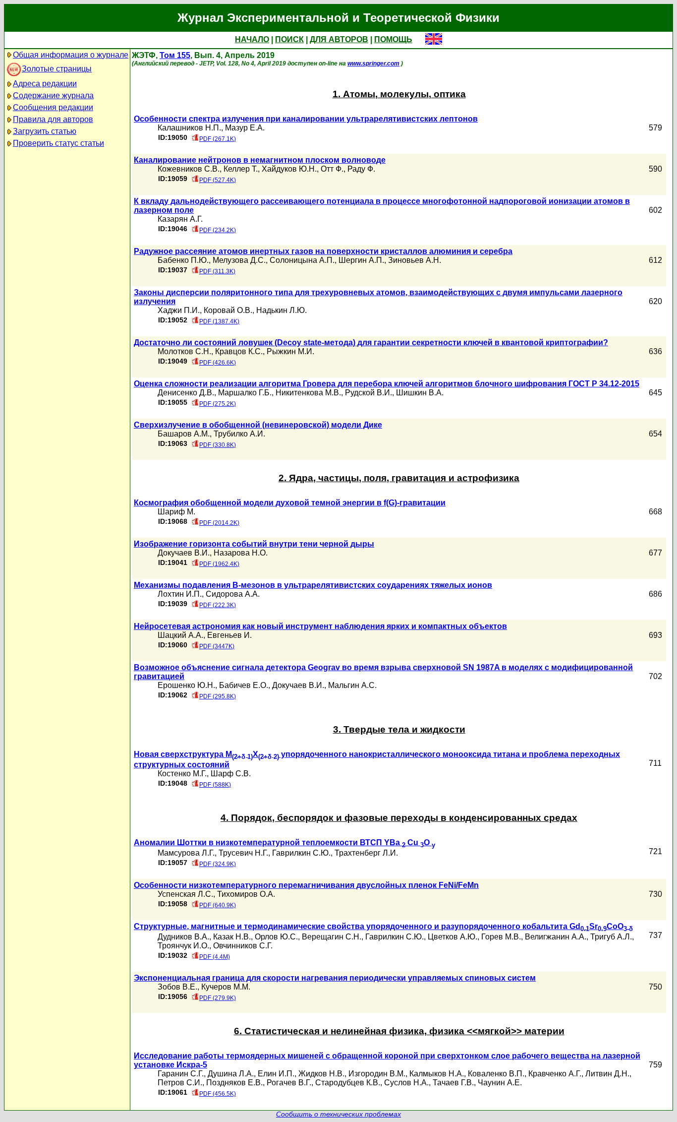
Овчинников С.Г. (243, 945)
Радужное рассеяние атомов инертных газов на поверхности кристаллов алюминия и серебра (323, 251)
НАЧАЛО (252, 39)
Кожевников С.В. (189, 169)
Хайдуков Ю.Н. (289, 169)
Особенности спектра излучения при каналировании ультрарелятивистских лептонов (306, 119)
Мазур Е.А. (245, 128)
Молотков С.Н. (184, 351)
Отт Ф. (332, 169)
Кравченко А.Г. (554, 1073)
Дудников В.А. (183, 937)
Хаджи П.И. (179, 310)
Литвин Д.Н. (607, 1073)
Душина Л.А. (231, 1073)
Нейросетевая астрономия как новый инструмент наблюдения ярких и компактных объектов (320, 626)
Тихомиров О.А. (246, 894)
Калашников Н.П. (189, 128)
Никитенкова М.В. (308, 392)
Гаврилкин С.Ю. (301, 853)
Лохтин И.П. (180, 594)
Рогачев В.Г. (289, 1082)
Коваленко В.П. (496, 1073)
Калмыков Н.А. (436, 1073)
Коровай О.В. (228, 310)
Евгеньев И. (229, 635)
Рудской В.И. (368, 392)
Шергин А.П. (361, 260)
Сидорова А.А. (233, 594)
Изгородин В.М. (376, 1073)
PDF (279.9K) (217, 998)
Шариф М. (176, 511)
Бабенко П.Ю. (183, 260)
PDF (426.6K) (217, 362)
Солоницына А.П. (302, 260)
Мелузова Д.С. (239, 260)
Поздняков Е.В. (234, 1082)
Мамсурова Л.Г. (186, 853)
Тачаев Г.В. (453, 1082)
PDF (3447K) (216, 646)
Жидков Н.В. (321, 1073)
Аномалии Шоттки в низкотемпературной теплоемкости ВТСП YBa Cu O (284, 842)
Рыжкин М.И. (290, 351)
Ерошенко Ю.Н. (186, 685)
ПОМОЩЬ (393, 39)
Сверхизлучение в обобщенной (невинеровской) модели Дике (258, 425)
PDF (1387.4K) (219, 321)
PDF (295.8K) (217, 696)
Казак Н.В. (232, 937)
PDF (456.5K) (217, 1093)
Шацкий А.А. (180, 635)
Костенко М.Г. (182, 773)
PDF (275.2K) (217, 403)
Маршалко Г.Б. (245, 392)
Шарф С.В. (231, 773)
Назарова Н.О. (241, 553)
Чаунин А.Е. (500, 1082)
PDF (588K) (215, 784)
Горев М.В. (501, 937)
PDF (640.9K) (217, 905)
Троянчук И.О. (183, 945)
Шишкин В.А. (420, 392)
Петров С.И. (180, 1082)
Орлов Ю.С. (276, 937)
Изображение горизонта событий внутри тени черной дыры (254, 544)
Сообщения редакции (53, 107)
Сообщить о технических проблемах (338, 1114)
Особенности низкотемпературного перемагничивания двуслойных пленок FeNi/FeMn (306, 885)
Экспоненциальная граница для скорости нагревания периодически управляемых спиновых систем (335, 978)
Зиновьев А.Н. (414, 260)
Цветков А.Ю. (452, 937)
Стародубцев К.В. (347, 1082)
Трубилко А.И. (239, 434)
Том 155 (175, 55)
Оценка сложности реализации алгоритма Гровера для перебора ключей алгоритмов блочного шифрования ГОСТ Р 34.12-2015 (386, 383)
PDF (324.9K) (217, 864)
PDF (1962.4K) (219, 564)
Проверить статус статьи (58, 143)
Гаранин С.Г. (181, 1073)
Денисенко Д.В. (186, 392)
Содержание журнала (53, 95)
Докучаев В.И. (184, 553)
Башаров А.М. (184, 434)
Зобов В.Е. (177, 987)
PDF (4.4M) (214, 956)
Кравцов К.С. (239, 351)
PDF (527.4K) (217, 180)
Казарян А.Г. (180, 219)
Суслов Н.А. (406, 1082)
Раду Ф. (361, 169)
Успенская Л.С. (185, 894)
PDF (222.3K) (217, 605)
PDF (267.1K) (217, 138)
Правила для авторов (53, 119)
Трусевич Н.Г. (243, 853)
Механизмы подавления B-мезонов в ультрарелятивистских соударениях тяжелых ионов (313, 585)
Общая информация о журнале (70, 55)
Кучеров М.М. (225, 987)
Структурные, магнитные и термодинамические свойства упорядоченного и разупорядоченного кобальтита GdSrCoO (383, 926)
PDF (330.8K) (217, 444)
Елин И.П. (276, 1073)
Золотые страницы (57, 68)
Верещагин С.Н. (331, 937)
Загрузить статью (44, 131)
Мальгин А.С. (352, 685)
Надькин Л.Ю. (281, 310)
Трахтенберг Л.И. (366, 853)
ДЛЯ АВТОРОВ (339, 39)
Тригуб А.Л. (611, 937)
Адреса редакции (45, 83)
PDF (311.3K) (217, 271)
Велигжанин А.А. (555, 937)
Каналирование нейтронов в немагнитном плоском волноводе (260, 160)
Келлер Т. (241, 169)
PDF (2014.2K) (219, 522)
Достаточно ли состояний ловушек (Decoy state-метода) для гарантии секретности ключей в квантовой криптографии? (371, 342)
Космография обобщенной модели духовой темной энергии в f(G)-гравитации (290, 503)
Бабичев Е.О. (243, 685)
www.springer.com (373, 63)
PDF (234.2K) (217, 230)
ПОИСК (289, 39)
